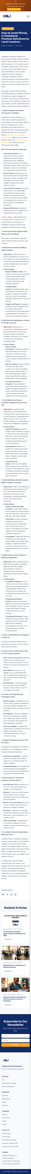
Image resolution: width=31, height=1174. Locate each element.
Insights (4, 1121)
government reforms (13, 135)
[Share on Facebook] (7, 894)
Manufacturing (6, 1099)
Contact (4, 1124)
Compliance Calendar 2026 (10, 1143)
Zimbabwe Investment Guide (10, 1146)
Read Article (8, 939)
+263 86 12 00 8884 (8, 1158)
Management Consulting (9, 1083)
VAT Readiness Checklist (9, 1140)
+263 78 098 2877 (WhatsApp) (11, 1161)
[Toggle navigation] (28, 16)
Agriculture (5, 1095)
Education (5, 1105)
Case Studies (6, 1117)
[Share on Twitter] (3, 894)
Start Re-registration (14, 9)
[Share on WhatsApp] (15, 894)
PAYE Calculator (6, 1133)
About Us (4, 1114)
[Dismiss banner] (23, 9)
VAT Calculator (6, 1136)
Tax (3, 1080)
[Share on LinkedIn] (11, 894)
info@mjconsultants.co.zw (9, 1155)
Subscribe (15, 1045)
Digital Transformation (8, 1086)
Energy (4, 1102)
